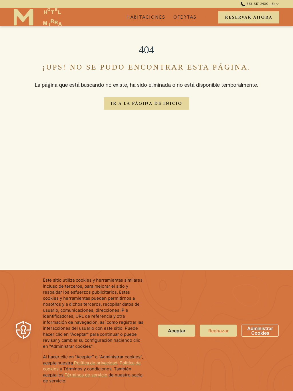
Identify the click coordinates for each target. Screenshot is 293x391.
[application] (146, 330)
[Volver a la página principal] (38, 17)
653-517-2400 (257, 4)
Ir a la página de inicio (146, 103)
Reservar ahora (248, 17)
